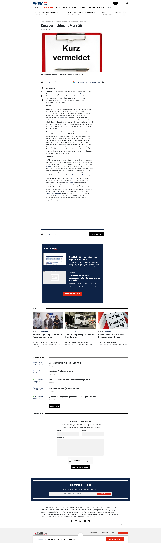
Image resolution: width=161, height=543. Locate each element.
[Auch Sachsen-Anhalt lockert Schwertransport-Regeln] (113, 320)
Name (83, 430)
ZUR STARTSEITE (96, 234)
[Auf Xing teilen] (42, 99)
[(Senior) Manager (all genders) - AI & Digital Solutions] (40, 398)
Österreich (83, 94)
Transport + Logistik (61, 22)
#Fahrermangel (44, 331)
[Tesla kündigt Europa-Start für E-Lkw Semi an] (80, 320)
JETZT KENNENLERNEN (72, 294)
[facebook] (71, 520)
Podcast (83, 7)
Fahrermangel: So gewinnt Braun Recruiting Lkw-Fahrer (47, 335)
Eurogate (70, 183)
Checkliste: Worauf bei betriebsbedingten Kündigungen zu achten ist (84, 278)
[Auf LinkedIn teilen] (42, 96)
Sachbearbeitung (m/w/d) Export (64, 388)
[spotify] (89, 520)
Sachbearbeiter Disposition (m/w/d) (65, 363)
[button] (80, 534)
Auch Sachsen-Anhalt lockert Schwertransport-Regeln (111, 335)
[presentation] (127, 14)
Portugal (84, 175)
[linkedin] (85, 520)
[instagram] (80, 520)
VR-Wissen (91, 7)
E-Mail (59, 430)
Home (42, 22)
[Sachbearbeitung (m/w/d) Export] (40, 389)
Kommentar (60, 437)
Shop (104, 3)
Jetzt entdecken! (115, 539)
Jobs (109, 3)
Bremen (48, 166)
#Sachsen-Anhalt (109, 331)
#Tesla (74, 331)
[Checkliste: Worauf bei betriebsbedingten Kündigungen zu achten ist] (54, 277)
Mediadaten (94, 533)
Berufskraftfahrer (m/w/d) (61, 371)
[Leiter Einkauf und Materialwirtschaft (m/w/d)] (40, 381)
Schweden (75, 175)
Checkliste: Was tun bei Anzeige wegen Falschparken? (83, 258)
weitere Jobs (54, 406)
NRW (63, 118)
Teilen (58, 82)
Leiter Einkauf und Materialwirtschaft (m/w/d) (69, 380)
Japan (48, 193)
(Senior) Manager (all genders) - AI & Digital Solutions (73, 397)
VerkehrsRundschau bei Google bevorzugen (88, 82)
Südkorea (58, 193)
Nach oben (123, 524)
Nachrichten (48, 7)
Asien (71, 178)
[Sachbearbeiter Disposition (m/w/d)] (40, 363)
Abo (115, 3)
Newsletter (98, 3)
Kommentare (48, 82)
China (52, 193)
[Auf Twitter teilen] (42, 92)
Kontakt (105, 533)
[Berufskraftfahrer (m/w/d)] (40, 371)
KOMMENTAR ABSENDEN (80, 467)
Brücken (54, 120)
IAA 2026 (57, 7)
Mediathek (66, 7)
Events (74, 7)
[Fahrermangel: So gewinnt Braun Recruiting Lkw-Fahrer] (48, 320)
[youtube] (76, 520)
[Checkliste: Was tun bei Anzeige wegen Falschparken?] (54, 259)
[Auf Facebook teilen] (42, 88)
